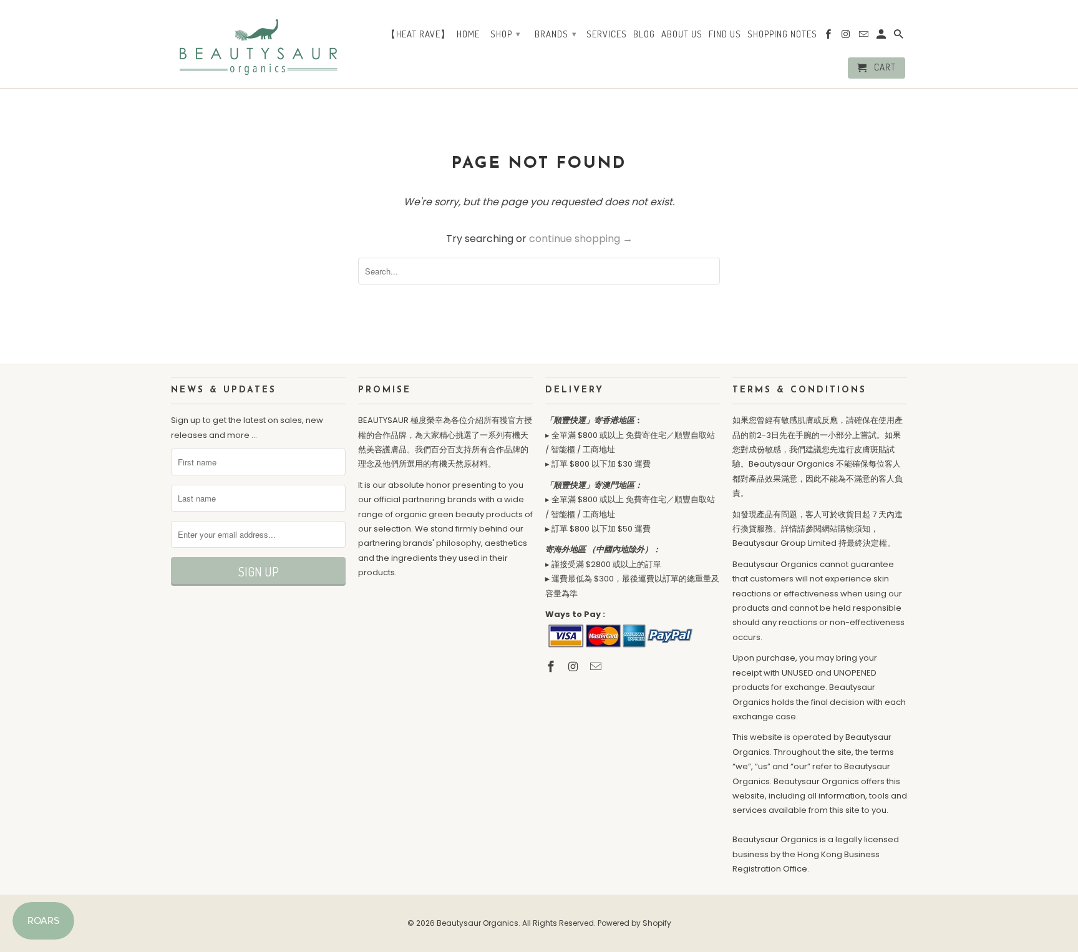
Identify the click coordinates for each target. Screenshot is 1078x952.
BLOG (644, 34)
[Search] (899, 37)
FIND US (725, 34)
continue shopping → (581, 238)
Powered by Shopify (634, 923)
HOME (468, 34)
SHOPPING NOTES (782, 34)
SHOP (505, 34)
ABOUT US (681, 34)
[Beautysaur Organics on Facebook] (552, 666)
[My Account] (882, 37)
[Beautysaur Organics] (258, 43)
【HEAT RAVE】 (418, 34)
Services (606, 34)
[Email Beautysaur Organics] (597, 666)
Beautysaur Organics (477, 923)
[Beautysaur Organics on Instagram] (574, 666)
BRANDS (556, 34)
